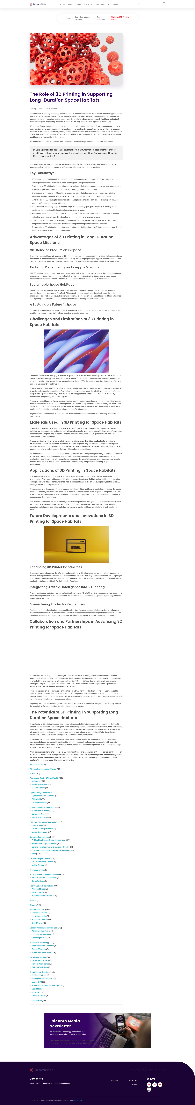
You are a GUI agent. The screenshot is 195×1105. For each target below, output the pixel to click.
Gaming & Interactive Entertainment (44, 874)
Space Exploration (52, 109)
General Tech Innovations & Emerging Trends (50, 847)
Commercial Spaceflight (41, 934)
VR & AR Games (38, 788)
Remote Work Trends (40, 964)
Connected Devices (39, 913)
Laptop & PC (37, 982)
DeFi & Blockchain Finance (42, 862)
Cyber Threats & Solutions (42, 796)
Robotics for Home (39, 919)
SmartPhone (37, 923)
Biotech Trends (38, 892)
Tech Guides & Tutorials (39, 972)
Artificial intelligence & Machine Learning (48, 840)
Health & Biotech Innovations (41, 886)
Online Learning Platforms (42, 829)
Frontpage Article (37, 870)
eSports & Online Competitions (44, 877)
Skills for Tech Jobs (40, 967)
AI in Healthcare (38, 889)
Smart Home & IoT (37, 910)
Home (68, 18)
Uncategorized (36, 1001)
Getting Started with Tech (42, 979)
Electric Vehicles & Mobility (43, 946)
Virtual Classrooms (39, 832)
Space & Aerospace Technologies (43, 928)
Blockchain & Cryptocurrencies (44, 843)
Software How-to (39, 996)
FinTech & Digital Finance (40, 859)
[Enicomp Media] (38, 4)
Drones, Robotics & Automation (42, 807)
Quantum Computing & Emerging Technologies (51, 850)
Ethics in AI (36, 799)
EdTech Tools (37, 825)
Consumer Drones (39, 814)
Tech (34, 854)
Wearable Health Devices (42, 896)
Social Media (37, 989)
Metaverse (36, 781)
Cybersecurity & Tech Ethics (41, 793)
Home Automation (39, 916)
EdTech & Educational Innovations (43, 822)
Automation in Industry (41, 811)
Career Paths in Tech (40, 960)
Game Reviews (38, 881)
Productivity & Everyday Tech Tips (45, 985)
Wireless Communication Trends (43, 769)
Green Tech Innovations (41, 952)
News (32, 901)
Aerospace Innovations (41, 931)
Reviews (33, 905)
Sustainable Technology (39, 943)
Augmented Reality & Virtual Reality (44, 778)
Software (35, 992)
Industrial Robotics (39, 817)
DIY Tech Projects (39, 975)
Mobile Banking (38, 865)
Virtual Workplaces (39, 784)
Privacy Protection (39, 803)
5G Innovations (36, 764)
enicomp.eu (78, 1100)
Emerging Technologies (39, 837)
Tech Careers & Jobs (38, 957)
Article (32, 773)
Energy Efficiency (39, 949)
